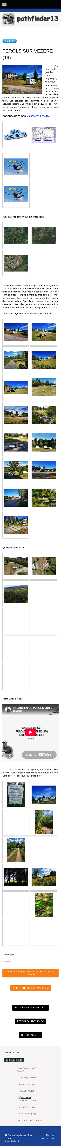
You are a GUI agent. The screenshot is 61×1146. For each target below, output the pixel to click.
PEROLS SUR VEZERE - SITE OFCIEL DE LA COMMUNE (30, 973)
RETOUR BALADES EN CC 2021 (30, 1007)
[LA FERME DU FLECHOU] (30, 1097)
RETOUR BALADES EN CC (30, 1021)
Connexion (51, 1135)
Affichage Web (49, 1138)
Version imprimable (17, 1135)
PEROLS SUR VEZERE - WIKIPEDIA (31, 988)
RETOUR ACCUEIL (30, 1035)
